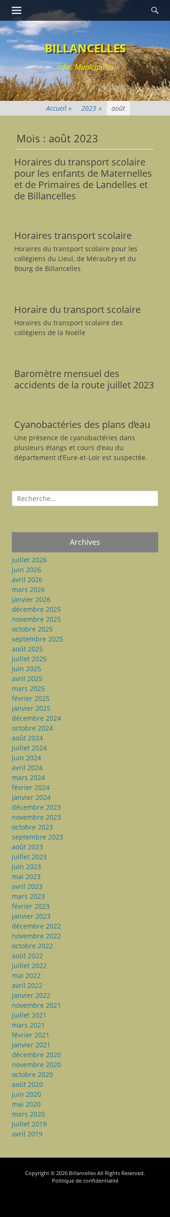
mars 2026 (28, 589)
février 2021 (31, 1034)
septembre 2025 (37, 638)
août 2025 (27, 648)
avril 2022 (27, 985)
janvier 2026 (31, 599)
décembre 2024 (36, 718)
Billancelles (85, 48)
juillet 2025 (29, 658)
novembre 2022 (36, 935)
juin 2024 (26, 757)
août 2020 (27, 1084)
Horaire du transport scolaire (77, 309)
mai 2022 (26, 975)
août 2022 (27, 955)
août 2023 (27, 846)
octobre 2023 (32, 826)
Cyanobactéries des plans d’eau (82, 424)
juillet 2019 (29, 1123)
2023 (91, 108)
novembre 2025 (36, 619)
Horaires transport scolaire (73, 235)
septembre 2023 (37, 836)
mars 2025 (28, 688)
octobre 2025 (32, 629)
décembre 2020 (36, 1054)
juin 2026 (26, 569)
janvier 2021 (31, 1044)
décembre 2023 (36, 807)
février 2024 (31, 787)
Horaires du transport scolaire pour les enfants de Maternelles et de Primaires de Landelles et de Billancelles (83, 179)
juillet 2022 (29, 965)
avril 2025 (27, 678)
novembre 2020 (36, 1064)
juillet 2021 (29, 1015)
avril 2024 (27, 767)
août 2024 (27, 737)
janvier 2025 (31, 708)
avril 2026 (27, 579)
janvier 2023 (31, 916)
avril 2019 (27, 1133)
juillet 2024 (29, 747)
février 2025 (31, 698)
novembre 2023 (36, 817)
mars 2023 (28, 896)
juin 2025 (26, 668)
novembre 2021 (36, 1005)
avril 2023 (27, 886)
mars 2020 (28, 1114)
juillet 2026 (29, 559)
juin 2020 (26, 1094)
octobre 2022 (32, 945)
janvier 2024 (31, 797)
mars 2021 (28, 1024)
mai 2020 (26, 1104)
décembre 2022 (36, 925)
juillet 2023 (29, 856)
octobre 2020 (32, 1074)
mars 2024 (28, 777)
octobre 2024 (32, 728)
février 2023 (31, 906)
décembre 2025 (36, 609)
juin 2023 (26, 866)
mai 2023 (26, 876)
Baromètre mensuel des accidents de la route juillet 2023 (84, 379)
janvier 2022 (31, 995)
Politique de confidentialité (85, 1180)
